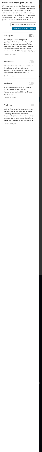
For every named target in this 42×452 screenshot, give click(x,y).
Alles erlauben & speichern (23, 24)
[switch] (31, 35)
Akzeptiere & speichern (24, 28)
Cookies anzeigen (10, 54)
